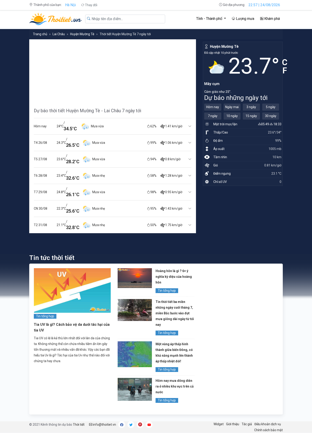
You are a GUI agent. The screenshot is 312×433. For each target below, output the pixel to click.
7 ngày (212, 116)
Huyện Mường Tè (82, 34)
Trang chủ (40, 34)
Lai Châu (59, 34)
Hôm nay (212, 107)
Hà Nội (70, 5)
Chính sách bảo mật (268, 430)
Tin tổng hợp (45, 316)
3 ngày (251, 107)
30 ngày (270, 116)
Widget (219, 424)
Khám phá (271, 18)
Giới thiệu (232, 424)
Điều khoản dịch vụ (267, 424)
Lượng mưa (244, 18)
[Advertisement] (112, 71)
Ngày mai (232, 107)
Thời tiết (79, 424)
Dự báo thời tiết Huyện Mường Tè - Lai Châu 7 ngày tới (87, 110)
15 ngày (251, 116)
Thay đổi (90, 5)
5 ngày (270, 107)
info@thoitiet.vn (104, 424)
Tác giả (247, 424)
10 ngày (232, 116)
